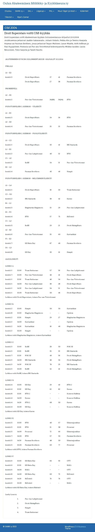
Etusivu (8, 11)
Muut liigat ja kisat (66, 11)
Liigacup (40, 11)
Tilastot (8, 17)
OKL (29, 11)
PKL (51, 11)
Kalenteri (84, 11)
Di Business (81, 527)
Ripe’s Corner (23, 17)
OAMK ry (19, 11)
